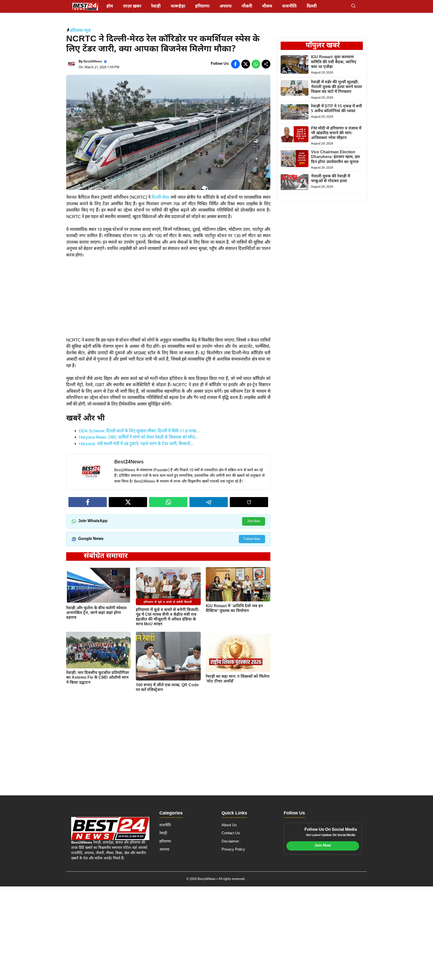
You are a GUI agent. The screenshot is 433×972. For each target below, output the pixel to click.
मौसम (267, 6)
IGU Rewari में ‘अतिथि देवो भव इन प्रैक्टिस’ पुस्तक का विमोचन (234, 609)
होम (109, 6)
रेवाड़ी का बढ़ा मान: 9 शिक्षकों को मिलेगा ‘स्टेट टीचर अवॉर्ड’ (238, 679)
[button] (353, 6)
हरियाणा (202, 6)
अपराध (226, 6)
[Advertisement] (168, 300)
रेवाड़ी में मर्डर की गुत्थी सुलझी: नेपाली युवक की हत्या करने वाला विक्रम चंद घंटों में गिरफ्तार (336, 87)
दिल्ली (312, 6)
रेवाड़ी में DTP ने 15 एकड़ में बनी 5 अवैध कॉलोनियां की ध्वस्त (336, 109)
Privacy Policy (233, 849)
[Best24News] (85, 6)
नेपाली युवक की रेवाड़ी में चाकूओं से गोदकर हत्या (330, 179)
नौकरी (247, 6)
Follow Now (252, 539)
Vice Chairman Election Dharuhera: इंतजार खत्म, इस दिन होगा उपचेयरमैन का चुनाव (335, 157)
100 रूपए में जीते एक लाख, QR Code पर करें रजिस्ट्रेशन (167, 688)
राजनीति (289, 6)
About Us (229, 825)
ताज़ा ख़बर (132, 6)
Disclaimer (230, 841)
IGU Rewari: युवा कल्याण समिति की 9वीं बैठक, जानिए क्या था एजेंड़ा (333, 62)
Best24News (92, 61)
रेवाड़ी (156, 6)
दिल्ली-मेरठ (160, 197)
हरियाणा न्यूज (80, 31)
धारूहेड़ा (178, 6)
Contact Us (231, 833)
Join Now (253, 521)
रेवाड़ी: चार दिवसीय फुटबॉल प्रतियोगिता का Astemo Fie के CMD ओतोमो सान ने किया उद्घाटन (97, 677)
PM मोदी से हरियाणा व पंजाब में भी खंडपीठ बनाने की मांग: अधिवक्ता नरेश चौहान (336, 133)
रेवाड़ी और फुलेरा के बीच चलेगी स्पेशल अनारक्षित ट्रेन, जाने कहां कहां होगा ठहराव (96, 613)
